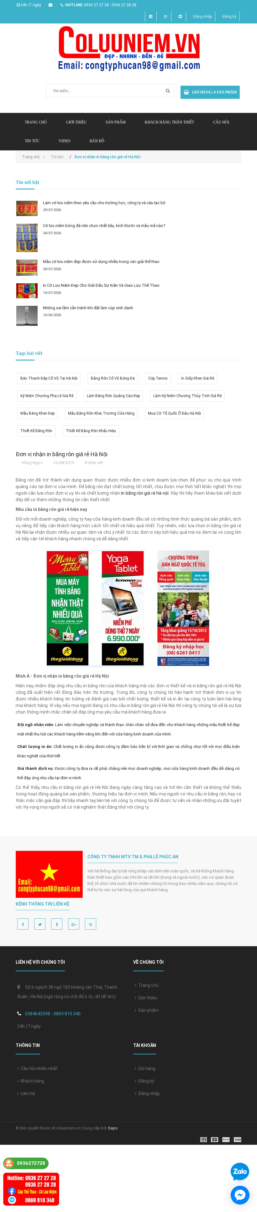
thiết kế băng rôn (36, 431)
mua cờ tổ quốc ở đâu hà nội (174, 413)
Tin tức (32, 141)
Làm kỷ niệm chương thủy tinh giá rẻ (187, 396)
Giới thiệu (76, 122)
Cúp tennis (158, 378)
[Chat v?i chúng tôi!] (240, 1195)
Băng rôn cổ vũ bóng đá (113, 378)
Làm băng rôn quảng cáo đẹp (113, 396)
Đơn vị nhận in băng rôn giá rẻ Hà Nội (62, 454)
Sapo (113, 1128)
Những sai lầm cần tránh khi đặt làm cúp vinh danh (88, 308)
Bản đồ (97, 141)
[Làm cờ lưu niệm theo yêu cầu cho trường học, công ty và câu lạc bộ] (27, 208)
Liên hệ (27, 1093)
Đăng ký (229, 16)
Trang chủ (147, 985)
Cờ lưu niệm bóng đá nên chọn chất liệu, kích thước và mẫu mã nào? (104, 225)
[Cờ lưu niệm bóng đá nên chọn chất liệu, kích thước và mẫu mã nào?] (27, 238)
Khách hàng (31, 1080)
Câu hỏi (221, 122)
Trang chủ (36, 122)
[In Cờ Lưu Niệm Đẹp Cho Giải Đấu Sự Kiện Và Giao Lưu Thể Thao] (27, 291)
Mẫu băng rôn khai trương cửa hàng (101, 413)
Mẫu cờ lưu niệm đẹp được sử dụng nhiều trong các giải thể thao (101, 261)
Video (65, 141)
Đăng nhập (202, 16)
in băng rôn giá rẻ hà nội (145, 493)
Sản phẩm (147, 1010)
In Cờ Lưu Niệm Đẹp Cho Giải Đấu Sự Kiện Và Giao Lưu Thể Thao (101, 285)
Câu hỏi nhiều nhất (38, 1068)
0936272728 (31, 1163)
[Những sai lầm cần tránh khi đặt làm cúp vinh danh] (27, 316)
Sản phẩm (116, 122)
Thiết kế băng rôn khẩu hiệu (91, 431)
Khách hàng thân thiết (169, 122)
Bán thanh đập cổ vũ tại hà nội (48, 378)
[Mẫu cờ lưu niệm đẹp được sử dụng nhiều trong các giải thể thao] (27, 267)
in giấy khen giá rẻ (197, 378)
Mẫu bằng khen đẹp (37, 413)
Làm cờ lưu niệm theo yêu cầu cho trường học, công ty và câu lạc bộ (104, 202)
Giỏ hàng (145, 1068)
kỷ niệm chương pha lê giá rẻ (46, 396)
